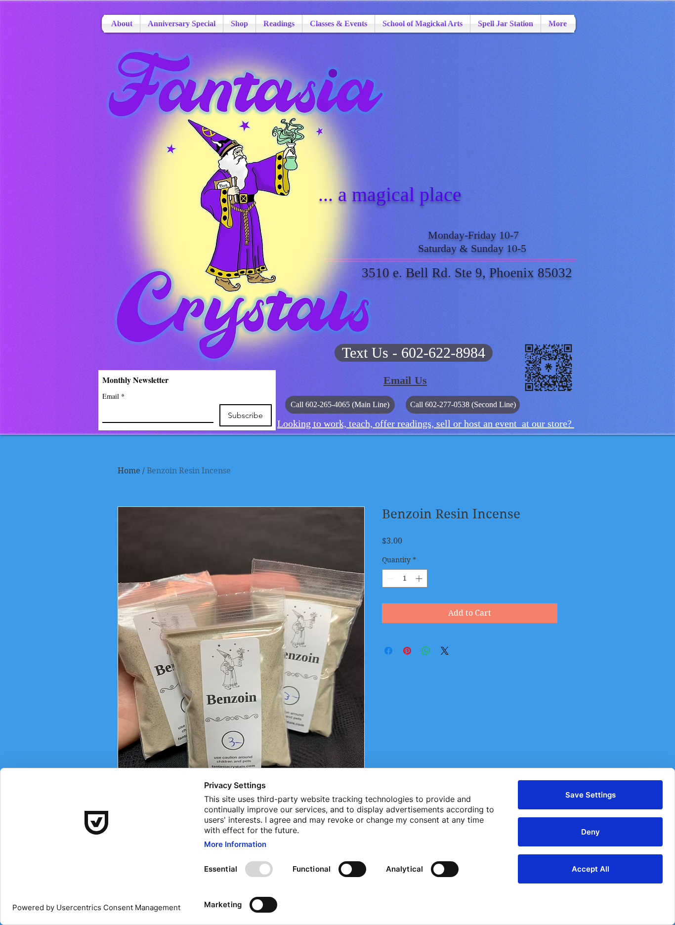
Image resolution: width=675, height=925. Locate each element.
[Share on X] (445, 651)
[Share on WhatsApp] (426, 651)
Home (129, 470)
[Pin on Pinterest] (407, 651)
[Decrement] (389, 578)
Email (113, 396)
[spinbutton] (405, 578)
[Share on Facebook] (388, 651)
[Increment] (420, 578)
